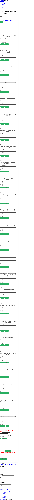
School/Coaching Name (11, 435)
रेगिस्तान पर (3, 342)
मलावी (2, 279)
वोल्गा (2, 54)
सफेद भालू (3, 70)
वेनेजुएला (3, 135)
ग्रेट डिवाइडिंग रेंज (4, 165)
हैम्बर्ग (2, 359)
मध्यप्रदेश (3, 198)
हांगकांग (2, 327)
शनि (2, 265)
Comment (1, 474)
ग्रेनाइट (2, 102)
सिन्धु (2, 55)
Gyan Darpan (2, 0)
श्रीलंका (3, 324)
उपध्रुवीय (3, 149)
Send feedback (3, 458)
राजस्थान (3, 197)
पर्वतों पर (2, 343)
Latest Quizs (9, 489)
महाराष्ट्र (3, 200)
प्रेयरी (2, 181)
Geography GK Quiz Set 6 (4, 464)
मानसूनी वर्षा (3, 120)
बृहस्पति (2, 372)
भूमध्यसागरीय (3, 152)
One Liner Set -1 (4, 492)
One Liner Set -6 (4, 496)
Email (1, 477)
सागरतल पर (3, 340)
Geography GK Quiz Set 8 (13, 464)
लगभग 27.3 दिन (4, 41)
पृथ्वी (2, 230)
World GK (3, 3)
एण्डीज (2, 168)
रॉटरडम (2, 357)
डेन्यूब (2, 216)
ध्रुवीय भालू (3, 73)
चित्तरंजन (3, 87)
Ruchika (2, 13)
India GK (3, 4)
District (9, 434)
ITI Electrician (4, 8)
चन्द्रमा (2, 310)
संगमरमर (3, 100)
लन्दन (2, 356)
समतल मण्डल (3, 291)
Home (2, 2)
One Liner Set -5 (4, 495)
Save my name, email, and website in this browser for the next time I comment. (12, 480)
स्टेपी (2, 185)
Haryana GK (3, 5)
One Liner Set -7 (4, 497)
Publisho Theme (2, 499)
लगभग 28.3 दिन (4, 39)
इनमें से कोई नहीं (3, 119)
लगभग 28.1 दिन (4, 38)
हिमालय (2, 169)
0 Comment (1, 14)
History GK (3, 6)
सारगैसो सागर (3, 391)
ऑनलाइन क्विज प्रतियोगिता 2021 (6, 491)
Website (1, 479)
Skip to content (2, 1)
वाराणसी (2, 90)
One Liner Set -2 (4, 493)
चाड (2, 282)
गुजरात (2, 201)
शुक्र (2, 229)
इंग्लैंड (2, 133)
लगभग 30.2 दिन (4, 42)
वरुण (2, 245)
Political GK (3, 7)
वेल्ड (2, 184)
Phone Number (10, 433)
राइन (2, 58)
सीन (2, 213)
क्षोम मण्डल (3, 294)
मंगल (2, 232)
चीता (2, 71)
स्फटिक (2, 103)
